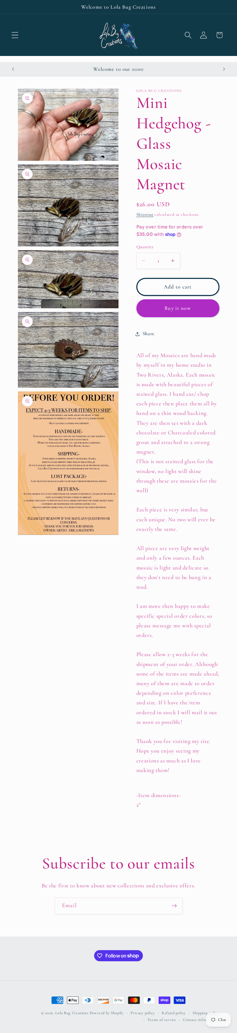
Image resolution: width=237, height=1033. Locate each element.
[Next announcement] (224, 69)
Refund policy (174, 1012)
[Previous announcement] (13, 69)
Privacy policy (143, 1012)
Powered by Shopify (107, 1012)
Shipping (144, 214)
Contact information (201, 1019)
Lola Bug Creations (72, 1012)
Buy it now (177, 308)
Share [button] (149, 334)
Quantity (145, 247)
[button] (15, 35)
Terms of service (162, 1019)
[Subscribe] (174, 906)
